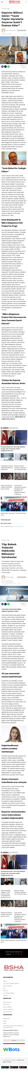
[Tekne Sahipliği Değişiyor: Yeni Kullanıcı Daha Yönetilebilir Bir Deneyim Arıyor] (7, 883)
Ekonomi (5, 990)
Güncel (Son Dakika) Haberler (9, 583)
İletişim (5, 1021)
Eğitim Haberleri (7, 986)
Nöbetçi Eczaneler (8, 1009)
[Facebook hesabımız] (13, 954)
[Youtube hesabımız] (21, 954)
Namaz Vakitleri (7, 1007)
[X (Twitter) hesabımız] (16, 954)
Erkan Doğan (10, 577)
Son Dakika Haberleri (8, 993)
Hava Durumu (7, 1002)
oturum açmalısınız (18, 526)
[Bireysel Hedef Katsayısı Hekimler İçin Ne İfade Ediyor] (20, 458)
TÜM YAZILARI (21, 30)
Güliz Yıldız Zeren (11, 30)
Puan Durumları (7, 1011)
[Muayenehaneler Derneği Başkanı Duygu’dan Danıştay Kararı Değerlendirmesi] (14, 437)
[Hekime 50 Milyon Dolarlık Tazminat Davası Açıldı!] (7, 478)
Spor (4, 988)
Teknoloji (5, 995)
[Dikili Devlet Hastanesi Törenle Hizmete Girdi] (14, 504)
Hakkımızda (6, 1018)
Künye (5, 1023)
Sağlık (24, 34)
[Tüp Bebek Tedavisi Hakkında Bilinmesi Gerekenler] (7, 458)
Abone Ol (14, 1040)
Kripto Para (6, 1004)
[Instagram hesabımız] (18, 954)
